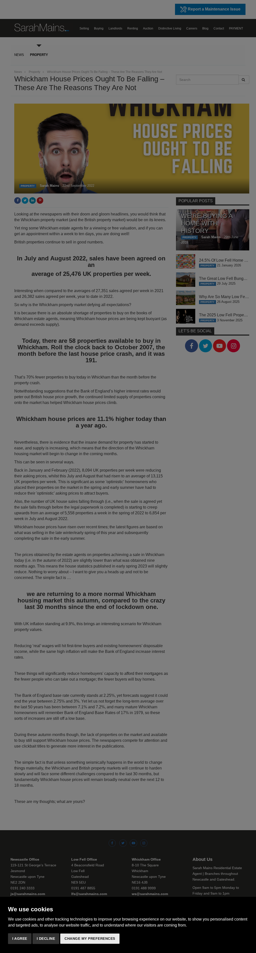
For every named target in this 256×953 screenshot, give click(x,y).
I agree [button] (19, 939)
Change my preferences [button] (89, 939)
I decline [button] (46, 939)
